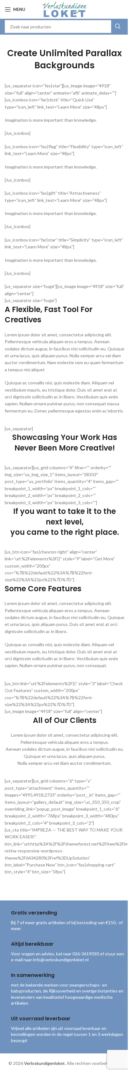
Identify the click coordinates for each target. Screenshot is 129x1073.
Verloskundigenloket (44, 1063)
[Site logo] (64, 9)
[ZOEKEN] (117, 26)
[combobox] (64, 26)
